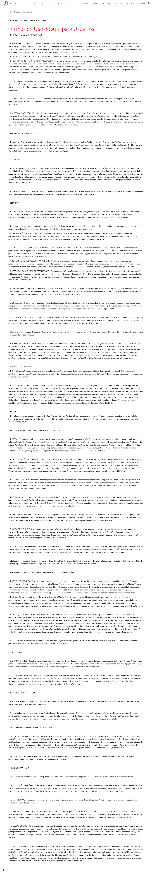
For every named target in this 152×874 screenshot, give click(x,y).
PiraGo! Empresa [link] (64, 3)
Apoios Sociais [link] (114, 3)
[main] (76, 436)
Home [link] (36, 3)
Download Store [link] (98, 3)
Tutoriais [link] (128, 3)
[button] (149, 3)
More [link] (140, 3)
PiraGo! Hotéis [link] (82, 3)
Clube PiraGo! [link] (48, 3)
